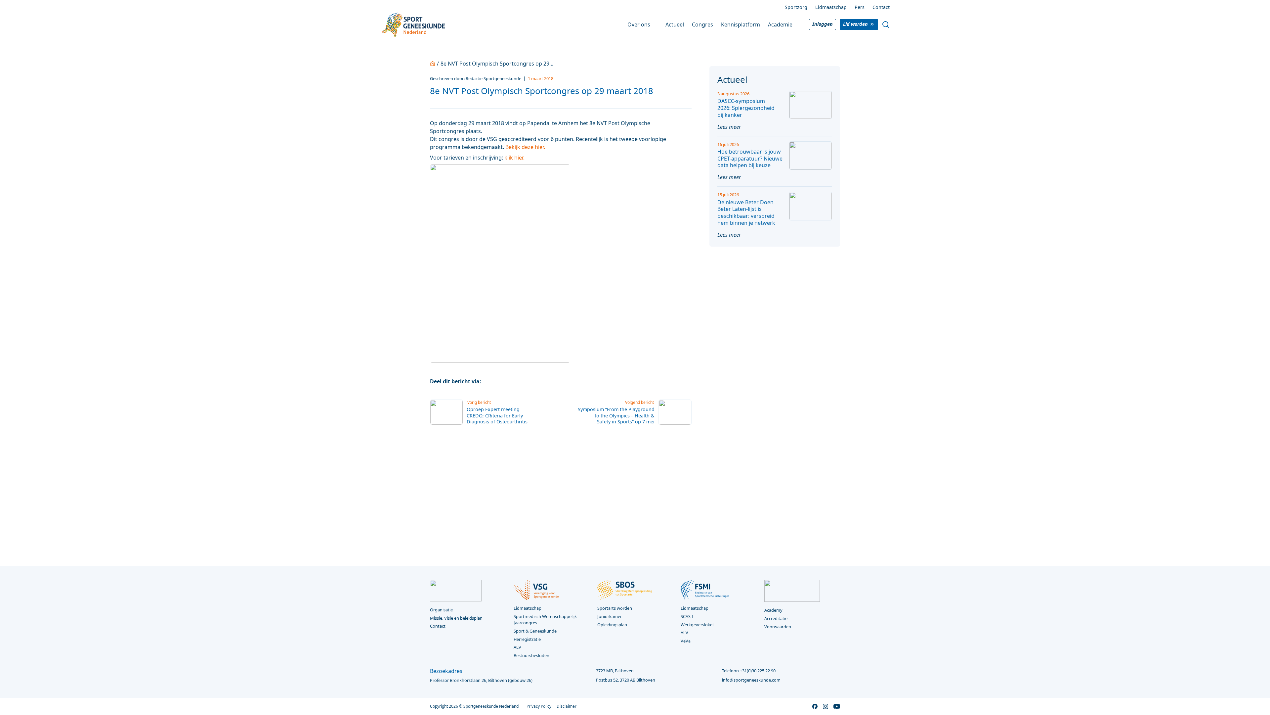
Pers (860, 7)
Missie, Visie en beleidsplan (456, 618)
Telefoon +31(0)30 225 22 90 (749, 671)
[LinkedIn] (515, 381)
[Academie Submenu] (797, 24)
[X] (502, 381)
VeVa (686, 641)
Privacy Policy (539, 706)
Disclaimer (566, 706)
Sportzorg (796, 7)
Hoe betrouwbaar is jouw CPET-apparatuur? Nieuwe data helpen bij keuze (750, 158)
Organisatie (441, 610)
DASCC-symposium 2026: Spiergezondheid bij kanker (746, 108)
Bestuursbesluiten (531, 655)
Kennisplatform (740, 24)
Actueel (674, 24)
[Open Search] (886, 24)
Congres (702, 24)
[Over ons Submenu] (654, 24)
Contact (881, 7)
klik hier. (514, 157)
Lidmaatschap (831, 7)
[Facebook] (490, 381)
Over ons (638, 24)
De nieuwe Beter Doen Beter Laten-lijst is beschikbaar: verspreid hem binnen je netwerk (746, 212)
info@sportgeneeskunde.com (751, 680)
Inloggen (822, 24)
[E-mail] (527, 381)
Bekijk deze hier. (525, 147)
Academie (780, 24)
